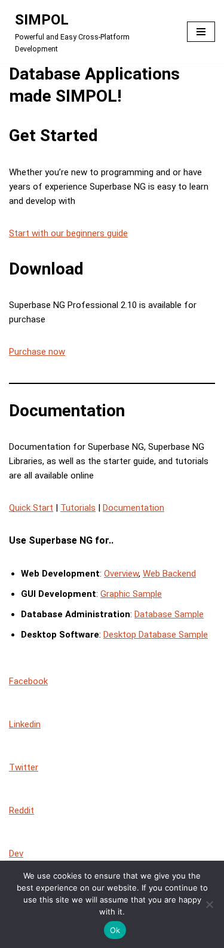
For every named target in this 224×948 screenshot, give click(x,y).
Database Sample (169, 614)
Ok (115, 930)
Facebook (28, 681)
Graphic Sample (131, 594)
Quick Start (31, 507)
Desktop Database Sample (155, 634)
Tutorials (78, 507)
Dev (16, 853)
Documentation (133, 507)
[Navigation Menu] (201, 32)
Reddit (21, 810)
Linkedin (25, 724)
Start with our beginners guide (68, 233)
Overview (121, 573)
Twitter (23, 767)
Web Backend (169, 573)
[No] (209, 904)
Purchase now (37, 351)
